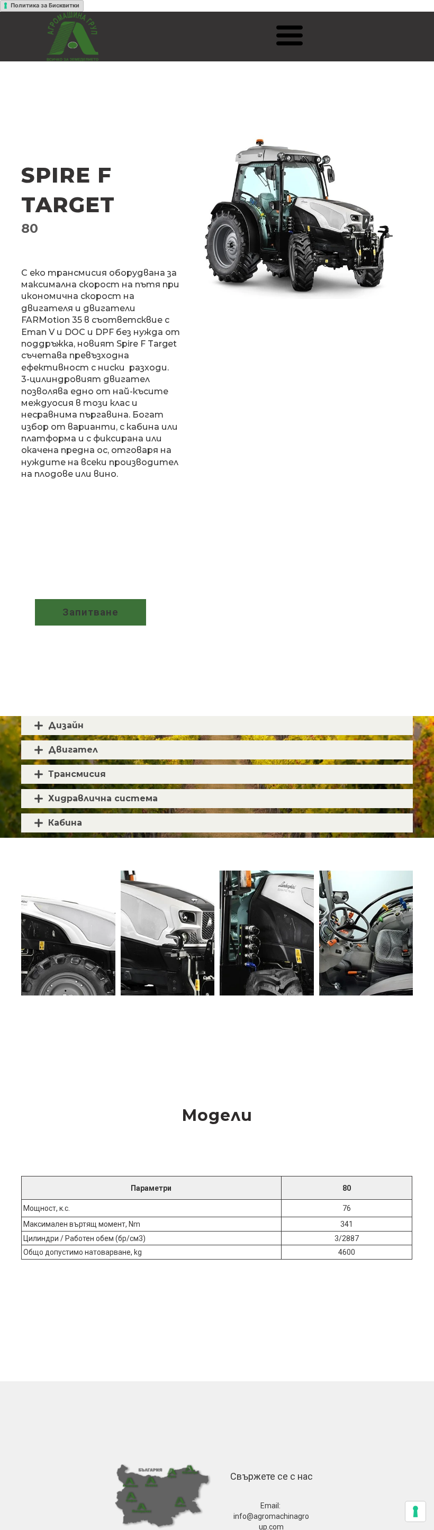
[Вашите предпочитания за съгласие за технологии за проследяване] (415, 1511)
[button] (289, 35)
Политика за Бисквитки (45, 5)
